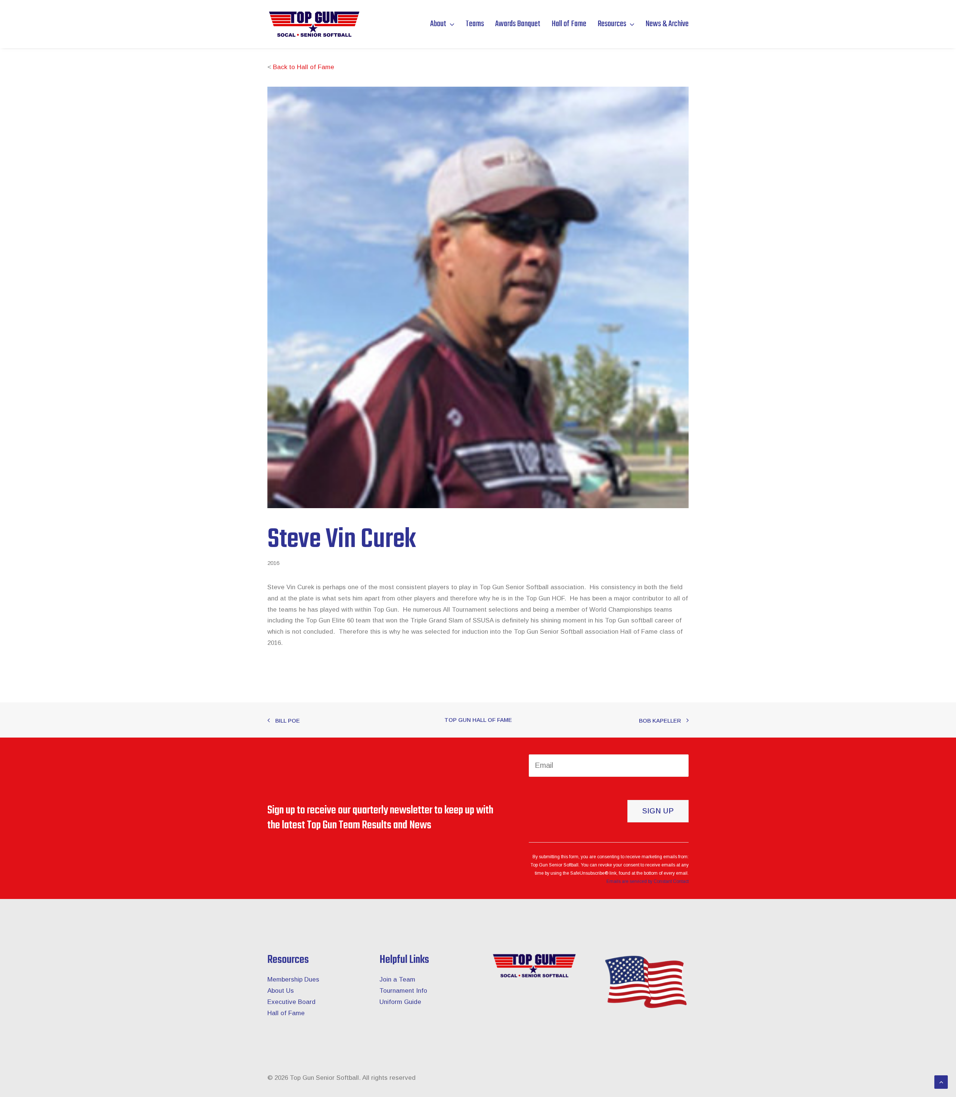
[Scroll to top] (941, 1081)
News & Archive (667, 24)
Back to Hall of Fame (303, 67)
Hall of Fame (569, 24)
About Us (280, 990)
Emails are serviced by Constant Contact (647, 881)
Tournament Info (403, 990)
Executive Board (291, 1001)
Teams (475, 24)
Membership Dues (293, 979)
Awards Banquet (517, 24)
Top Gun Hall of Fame (478, 720)
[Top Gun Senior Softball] (313, 24)
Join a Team (397, 979)
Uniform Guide (400, 1001)
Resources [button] (612, 24)
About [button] (438, 24)
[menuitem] (445, 24)
